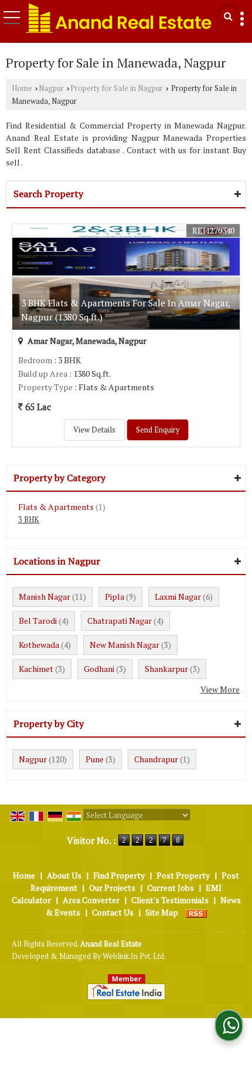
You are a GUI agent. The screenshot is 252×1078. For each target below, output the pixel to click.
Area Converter (91, 899)
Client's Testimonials (170, 899)
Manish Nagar (44, 596)
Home (22, 88)
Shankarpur (166, 668)
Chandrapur (156, 759)
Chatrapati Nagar (119, 620)
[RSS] (196, 912)
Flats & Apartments (56, 506)
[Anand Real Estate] (119, 18)
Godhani (99, 668)
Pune (95, 759)
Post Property (183, 875)
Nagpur (51, 88)
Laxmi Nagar (178, 596)
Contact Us (113, 912)
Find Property (119, 875)
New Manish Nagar (124, 644)
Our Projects (112, 887)
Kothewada (39, 644)
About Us (64, 875)
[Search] (228, 16)
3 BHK (28, 520)
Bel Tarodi (38, 620)
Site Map (161, 912)
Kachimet (36, 668)
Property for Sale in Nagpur (116, 88)
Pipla (114, 596)
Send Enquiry (157, 430)
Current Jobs (170, 887)
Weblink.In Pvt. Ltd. (134, 956)
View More (220, 689)
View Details (94, 430)
